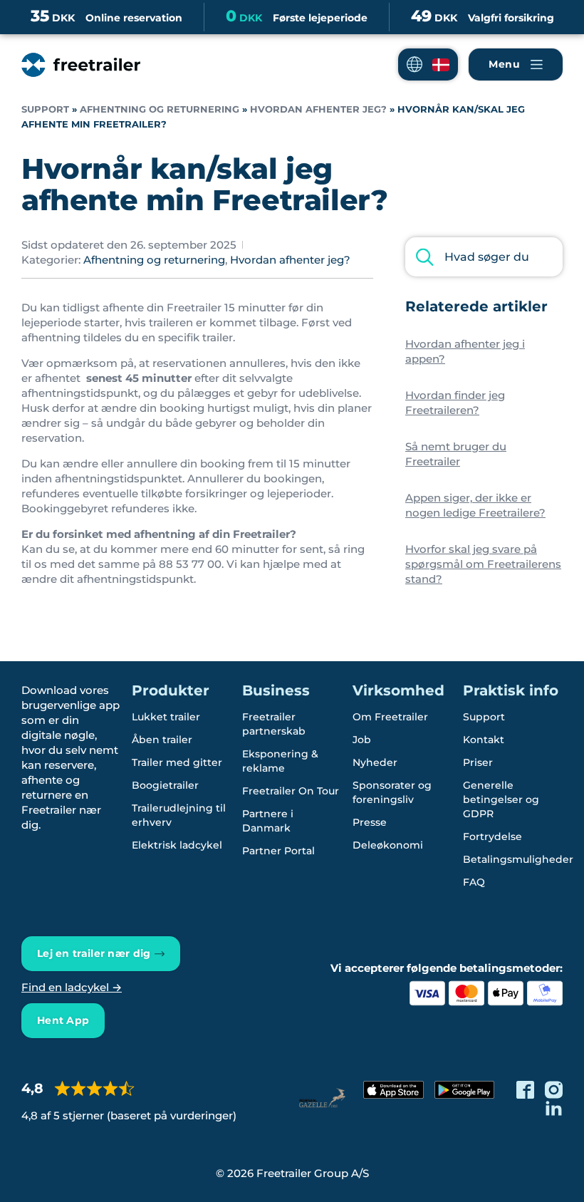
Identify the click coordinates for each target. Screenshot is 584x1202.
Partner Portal (278, 850)
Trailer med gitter (177, 762)
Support (45, 109)
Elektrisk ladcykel (177, 845)
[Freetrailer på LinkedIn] (554, 1107)
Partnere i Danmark (267, 820)
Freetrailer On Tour (290, 790)
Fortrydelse (492, 836)
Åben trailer (162, 739)
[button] (428, 64)
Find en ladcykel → (71, 987)
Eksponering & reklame (280, 760)
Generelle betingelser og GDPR (501, 799)
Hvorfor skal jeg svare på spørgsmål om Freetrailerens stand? (483, 564)
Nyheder (375, 762)
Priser (478, 762)
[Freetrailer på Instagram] (554, 1090)
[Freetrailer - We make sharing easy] (80, 65)
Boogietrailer (165, 785)
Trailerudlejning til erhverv (179, 815)
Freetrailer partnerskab (274, 723)
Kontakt (483, 739)
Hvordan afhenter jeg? (318, 109)
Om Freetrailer (390, 716)
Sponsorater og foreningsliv (392, 792)
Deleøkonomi (388, 845)
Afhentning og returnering (159, 109)
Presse (370, 822)
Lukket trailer (166, 716)
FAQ (474, 882)
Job (362, 739)
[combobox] (484, 256)
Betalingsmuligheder (518, 859)
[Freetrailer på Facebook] (525, 1090)
